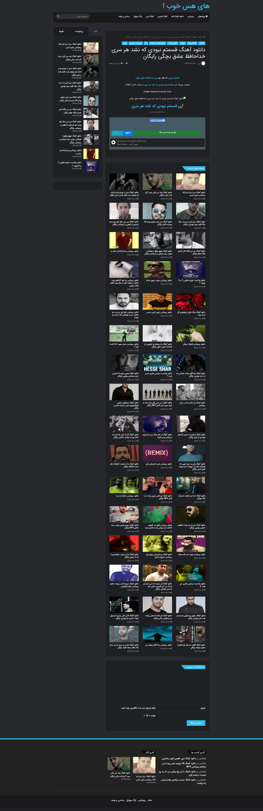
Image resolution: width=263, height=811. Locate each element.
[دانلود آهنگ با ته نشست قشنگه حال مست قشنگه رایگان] (124, 453)
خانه (201, 37)
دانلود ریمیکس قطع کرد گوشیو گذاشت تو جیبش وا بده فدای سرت (158, 526)
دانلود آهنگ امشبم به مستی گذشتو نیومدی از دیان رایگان (191, 436)
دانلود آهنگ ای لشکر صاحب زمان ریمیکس (192, 404)
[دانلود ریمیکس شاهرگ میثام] (190, 333)
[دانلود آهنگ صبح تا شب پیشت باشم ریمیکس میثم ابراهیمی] (124, 573)
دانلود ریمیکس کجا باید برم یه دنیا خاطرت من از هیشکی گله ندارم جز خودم (125, 315)
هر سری (147, 84)
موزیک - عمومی (135, 43)
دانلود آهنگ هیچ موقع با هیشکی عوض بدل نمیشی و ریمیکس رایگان (158, 252)
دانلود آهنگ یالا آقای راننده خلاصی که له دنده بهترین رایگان (190, 375)
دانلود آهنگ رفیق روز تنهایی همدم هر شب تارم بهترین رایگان (191, 617)
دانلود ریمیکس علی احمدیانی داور (159, 463)
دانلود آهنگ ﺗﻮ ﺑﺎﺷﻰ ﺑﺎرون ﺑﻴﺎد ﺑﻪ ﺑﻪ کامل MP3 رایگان (158, 497)
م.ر (199, 63)
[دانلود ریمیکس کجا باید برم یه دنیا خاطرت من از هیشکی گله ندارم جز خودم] (124, 301)
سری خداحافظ (152, 78)
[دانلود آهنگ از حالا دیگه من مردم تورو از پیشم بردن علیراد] (157, 424)
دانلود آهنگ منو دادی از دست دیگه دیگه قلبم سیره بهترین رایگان (191, 223)
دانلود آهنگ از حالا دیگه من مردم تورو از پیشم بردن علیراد (157, 436)
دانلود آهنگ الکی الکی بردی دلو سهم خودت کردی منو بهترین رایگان (124, 617)
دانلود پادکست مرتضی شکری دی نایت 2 (192, 585)
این (132, 84)
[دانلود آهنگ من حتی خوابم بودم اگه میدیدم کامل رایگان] (157, 211)
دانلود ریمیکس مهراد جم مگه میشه (191, 554)
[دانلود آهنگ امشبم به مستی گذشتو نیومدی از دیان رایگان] (190, 424)
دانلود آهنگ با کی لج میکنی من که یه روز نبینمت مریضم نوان (182, 773)
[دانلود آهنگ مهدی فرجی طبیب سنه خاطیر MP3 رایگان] (124, 514)
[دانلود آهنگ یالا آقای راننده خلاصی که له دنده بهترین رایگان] (190, 362)
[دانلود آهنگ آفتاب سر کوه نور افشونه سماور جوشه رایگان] (190, 634)
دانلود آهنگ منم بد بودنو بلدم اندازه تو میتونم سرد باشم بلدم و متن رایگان (124, 194)
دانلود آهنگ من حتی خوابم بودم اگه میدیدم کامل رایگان (158, 223)
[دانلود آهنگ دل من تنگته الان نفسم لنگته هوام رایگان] (190, 240)
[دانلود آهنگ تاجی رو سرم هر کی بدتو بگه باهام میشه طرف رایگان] (124, 634)
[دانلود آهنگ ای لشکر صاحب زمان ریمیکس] (190, 392)
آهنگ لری (150, 16)
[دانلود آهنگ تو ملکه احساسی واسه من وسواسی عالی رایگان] (157, 605)
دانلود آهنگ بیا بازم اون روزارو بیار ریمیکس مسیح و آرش (159, 556)
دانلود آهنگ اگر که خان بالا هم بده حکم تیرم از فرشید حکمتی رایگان (125, 436)
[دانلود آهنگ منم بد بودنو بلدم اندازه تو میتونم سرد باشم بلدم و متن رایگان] (124, 181)
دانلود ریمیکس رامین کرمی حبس (159, 312)
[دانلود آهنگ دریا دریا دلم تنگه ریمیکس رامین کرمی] (190, 181)
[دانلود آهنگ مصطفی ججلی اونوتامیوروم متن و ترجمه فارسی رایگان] (124, 392)
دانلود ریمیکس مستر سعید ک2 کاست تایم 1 (124, 345)
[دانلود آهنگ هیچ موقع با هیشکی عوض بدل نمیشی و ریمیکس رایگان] (157, 240)
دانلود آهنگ (172, 43)
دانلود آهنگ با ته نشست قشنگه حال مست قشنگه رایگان (124, 465)
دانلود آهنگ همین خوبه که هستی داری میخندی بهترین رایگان (125, 375)
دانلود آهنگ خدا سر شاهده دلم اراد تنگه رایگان (191, 497)
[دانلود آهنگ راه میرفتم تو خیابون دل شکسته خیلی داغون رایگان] (157, 333)
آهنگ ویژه (192, 43)
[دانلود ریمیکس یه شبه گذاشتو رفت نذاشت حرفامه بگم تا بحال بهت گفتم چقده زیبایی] (124, 269)
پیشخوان (201, 16)
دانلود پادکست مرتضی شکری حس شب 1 (158, 375)
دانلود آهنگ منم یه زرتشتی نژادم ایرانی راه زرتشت (183, 781)
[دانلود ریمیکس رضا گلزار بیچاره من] (157, 634)
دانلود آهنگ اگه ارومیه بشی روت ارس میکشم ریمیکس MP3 (184, 765)
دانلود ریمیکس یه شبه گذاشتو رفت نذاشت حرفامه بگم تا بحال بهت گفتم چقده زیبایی (124, 283)
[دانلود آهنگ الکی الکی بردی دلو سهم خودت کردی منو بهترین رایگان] (124, 605)
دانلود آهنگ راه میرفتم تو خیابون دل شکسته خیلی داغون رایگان (158, 345)
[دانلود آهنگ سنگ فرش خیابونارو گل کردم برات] (190, 301)
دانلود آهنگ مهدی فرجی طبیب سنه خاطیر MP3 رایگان (125, 526)
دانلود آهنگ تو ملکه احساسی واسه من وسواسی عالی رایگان (158, 617)
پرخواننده (79, 31)
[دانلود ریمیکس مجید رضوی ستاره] (157, 269)
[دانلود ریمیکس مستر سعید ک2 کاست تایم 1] (124, 333)
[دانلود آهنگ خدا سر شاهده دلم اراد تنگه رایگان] (190, 485)
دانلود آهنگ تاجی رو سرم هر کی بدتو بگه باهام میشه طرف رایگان (124, 646)
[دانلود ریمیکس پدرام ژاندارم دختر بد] (124, 240)
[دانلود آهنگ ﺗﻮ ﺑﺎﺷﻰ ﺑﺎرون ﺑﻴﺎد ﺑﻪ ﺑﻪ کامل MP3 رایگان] (157, 485)
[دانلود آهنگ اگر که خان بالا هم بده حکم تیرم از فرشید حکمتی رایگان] (124, 424)
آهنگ (194, 37)
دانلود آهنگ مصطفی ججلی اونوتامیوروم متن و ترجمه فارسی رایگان (126, 405)
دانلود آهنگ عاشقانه (157, 43)
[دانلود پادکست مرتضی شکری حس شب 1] (157, 362)
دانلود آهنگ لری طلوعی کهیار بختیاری (179, 758)
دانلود (183, 43)
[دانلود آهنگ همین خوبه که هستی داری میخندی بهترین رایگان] (124, 362)
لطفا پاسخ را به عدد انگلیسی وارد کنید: (138, 708)
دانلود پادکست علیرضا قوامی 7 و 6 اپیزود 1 (192, 281)
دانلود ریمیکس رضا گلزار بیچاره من (158, 644)
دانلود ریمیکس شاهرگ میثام (194, 344)
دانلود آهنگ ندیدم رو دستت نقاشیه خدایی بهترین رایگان (191, 526)
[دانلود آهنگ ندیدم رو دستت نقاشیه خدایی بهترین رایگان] (190, 514)
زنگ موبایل (138, 16)
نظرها (61, 31)
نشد (124, 43)
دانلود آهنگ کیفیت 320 (166, 132)
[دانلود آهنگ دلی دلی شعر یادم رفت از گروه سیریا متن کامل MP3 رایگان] (157, 392)
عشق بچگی (140, 78)
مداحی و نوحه (124, 16)
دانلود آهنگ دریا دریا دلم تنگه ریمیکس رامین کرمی (193, 194)
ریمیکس (191, 16)
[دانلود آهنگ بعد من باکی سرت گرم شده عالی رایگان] (157, 181)
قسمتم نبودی (173, 78)
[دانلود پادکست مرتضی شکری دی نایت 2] (190, 573)
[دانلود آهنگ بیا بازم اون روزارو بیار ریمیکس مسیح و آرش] (157, 543)
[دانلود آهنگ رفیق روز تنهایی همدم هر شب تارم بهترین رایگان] (190, 605)
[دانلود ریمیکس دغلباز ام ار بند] (124, 485)
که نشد (155, 84)
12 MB (117, 133)
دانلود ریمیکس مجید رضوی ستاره (159, 280)
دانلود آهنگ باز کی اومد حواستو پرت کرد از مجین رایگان (125, 556)
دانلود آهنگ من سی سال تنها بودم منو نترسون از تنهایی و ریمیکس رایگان (124, 223)
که (146, 43)
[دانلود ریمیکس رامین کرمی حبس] (157, 301)
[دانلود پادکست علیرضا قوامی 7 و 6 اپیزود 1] (190, 269)
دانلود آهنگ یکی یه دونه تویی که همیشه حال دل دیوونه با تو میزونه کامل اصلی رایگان (192, 466)
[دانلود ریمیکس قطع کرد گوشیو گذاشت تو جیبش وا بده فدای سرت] (157, 514)
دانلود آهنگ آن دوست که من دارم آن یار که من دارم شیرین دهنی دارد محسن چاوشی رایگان (157, 586)
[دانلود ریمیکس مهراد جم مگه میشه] (190, 543)
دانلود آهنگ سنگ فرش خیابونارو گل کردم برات (191, 313)
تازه (95, 31)
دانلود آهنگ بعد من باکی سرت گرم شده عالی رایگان (158, 194)
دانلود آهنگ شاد (177, 16)
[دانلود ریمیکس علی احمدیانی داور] (157, 453)
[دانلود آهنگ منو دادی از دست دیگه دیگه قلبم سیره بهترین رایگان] (190, 211)
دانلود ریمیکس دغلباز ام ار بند (127, 495)
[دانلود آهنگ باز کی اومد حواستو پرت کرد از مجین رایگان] (124, 543)
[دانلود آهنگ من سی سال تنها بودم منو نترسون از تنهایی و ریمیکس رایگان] (124, 211)
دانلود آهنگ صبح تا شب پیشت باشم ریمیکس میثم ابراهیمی (124, 585)
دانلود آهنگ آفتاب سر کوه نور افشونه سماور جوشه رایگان (191, 646)
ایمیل (203, 708)
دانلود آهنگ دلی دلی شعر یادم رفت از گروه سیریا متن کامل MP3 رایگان (157, 404)
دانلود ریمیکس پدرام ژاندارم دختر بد (124, 251)
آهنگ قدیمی (162, 16)
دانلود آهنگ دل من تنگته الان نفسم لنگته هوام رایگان (191, 252)
